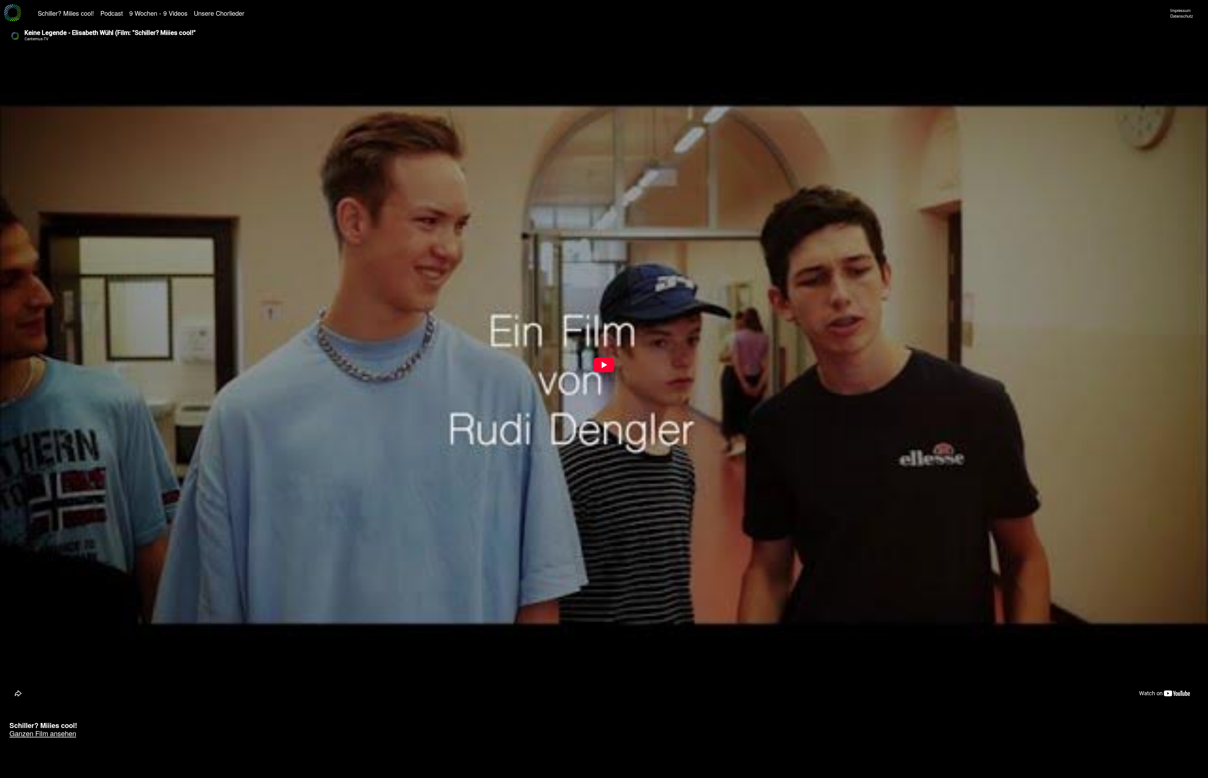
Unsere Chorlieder (219, 13)
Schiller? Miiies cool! (66, 13)
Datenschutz (1181, 16)
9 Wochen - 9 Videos (158, 13)
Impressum (1180, 10)
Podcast (111, 13)
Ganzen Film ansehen (42, 733)
